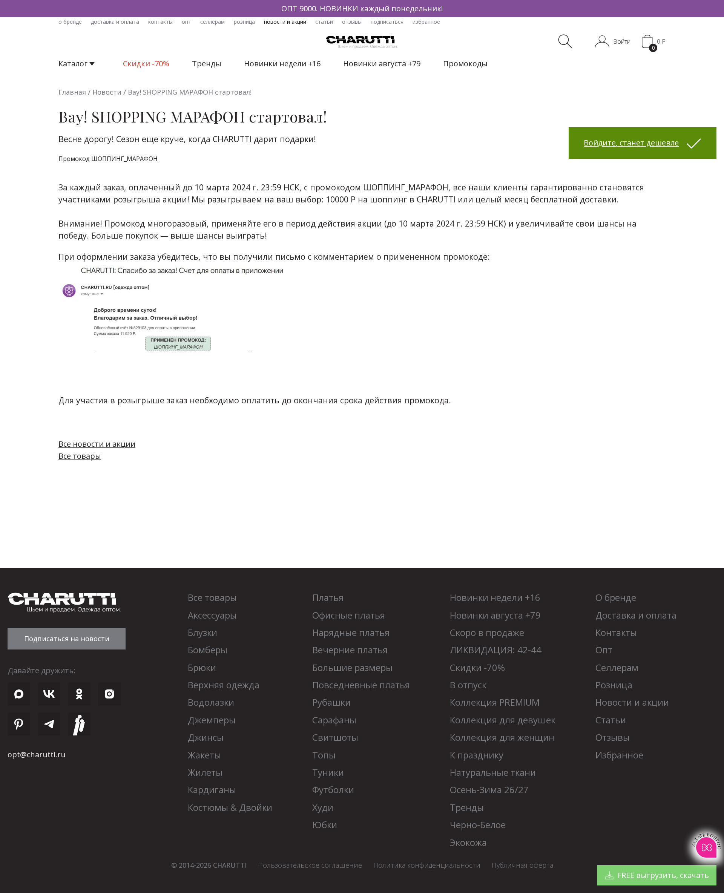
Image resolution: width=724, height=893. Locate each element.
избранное (426, 21)
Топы (324, 755)
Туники (328, 772)
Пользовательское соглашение (310, 865)
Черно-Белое (478, 824)
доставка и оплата (115, 21)
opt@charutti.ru (37, 754)
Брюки (202, 667)
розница (244, 21)
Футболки (333, 789)
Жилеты (205, 772)
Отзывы (612, 737)
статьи (324, 21)
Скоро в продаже (487, 632)
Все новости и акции (96, 444)
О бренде (615, 597)
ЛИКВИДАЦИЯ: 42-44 (495, 649)
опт (186, 21)
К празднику (476, 755)
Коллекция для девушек (502, 720)
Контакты (616, 632)
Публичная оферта (522, 865)
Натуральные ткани (493, 772)
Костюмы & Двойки (230, 807)
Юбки (324, 824)
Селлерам (616, 667)
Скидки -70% (477, 667)
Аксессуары (212, 615)
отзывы (352, 21)
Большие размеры (352, 667)
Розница (613, 685)
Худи (322, 807)
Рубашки (331, 702)
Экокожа (468, 842)
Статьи (610, 720)
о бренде (70, 21)
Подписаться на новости (66, 638)
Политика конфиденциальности (426, 865)
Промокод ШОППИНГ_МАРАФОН (108, 159)
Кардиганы (212, 789)
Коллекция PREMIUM (495, 702)
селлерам (212, 21)
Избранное (619, 755)
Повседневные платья (361, 685)
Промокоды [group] (465, 63)
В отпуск (468, 685)
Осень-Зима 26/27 (489, 789)
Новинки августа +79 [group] (381, 63)
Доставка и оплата (635, 615)
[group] (362, 8)
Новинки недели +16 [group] (282, 63)
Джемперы (212, 720)
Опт (603, 649)
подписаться (387, 21)
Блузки (202, 632)
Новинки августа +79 (495, 615)
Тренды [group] (206, 63)
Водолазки (211, 702)
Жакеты (204, 755)
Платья (328, 597)
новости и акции (285, 21)
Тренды (467, 807)
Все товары (79, 456)
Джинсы (206, 737)
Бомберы (207, 649)
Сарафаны (334, 720)
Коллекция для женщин (502, 737)
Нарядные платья (351, 632)
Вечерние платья (350, 649)
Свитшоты (335, 737)
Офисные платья (348, 615)
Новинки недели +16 (495, 597)
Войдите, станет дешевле (631, 143)
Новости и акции (632, 702)
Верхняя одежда (223, 685)
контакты (160, 21)
